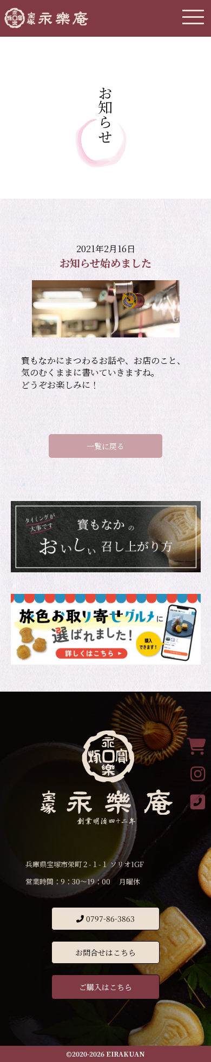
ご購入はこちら (105, 987)
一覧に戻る (105, 446)
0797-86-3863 (109, 918)
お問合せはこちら (105, 952)
